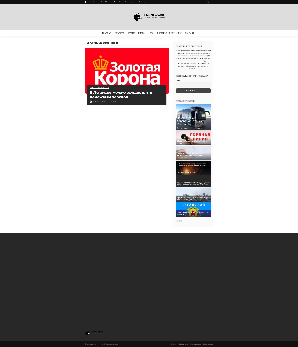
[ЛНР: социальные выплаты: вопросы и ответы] (193, 209)
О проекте (108, 2)
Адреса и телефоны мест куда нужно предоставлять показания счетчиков (193, 184)
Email (178, 80)
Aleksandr (97, 102)
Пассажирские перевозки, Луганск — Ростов (191, 121)
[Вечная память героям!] (193, 168)
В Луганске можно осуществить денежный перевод (121, 94)
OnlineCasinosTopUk (93, 290)
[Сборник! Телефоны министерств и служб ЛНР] (193, 138)
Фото (151, 33)
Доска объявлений (185, 114)
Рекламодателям (144, 2)
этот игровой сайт (144, 284)
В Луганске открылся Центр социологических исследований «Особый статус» (191, 156)
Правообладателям (130, 2)
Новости (119, 33)
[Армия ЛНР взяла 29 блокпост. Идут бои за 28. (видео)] (193, 194)
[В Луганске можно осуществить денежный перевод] (127, 71)
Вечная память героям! (186, 173)
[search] (211, 2)
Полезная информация (169, 33)
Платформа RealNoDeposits (191, 298)
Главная (106, 33)
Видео (141, 33)
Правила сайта (118, 2)
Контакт (189, 33)
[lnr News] (149, 17)
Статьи (131, 33)
